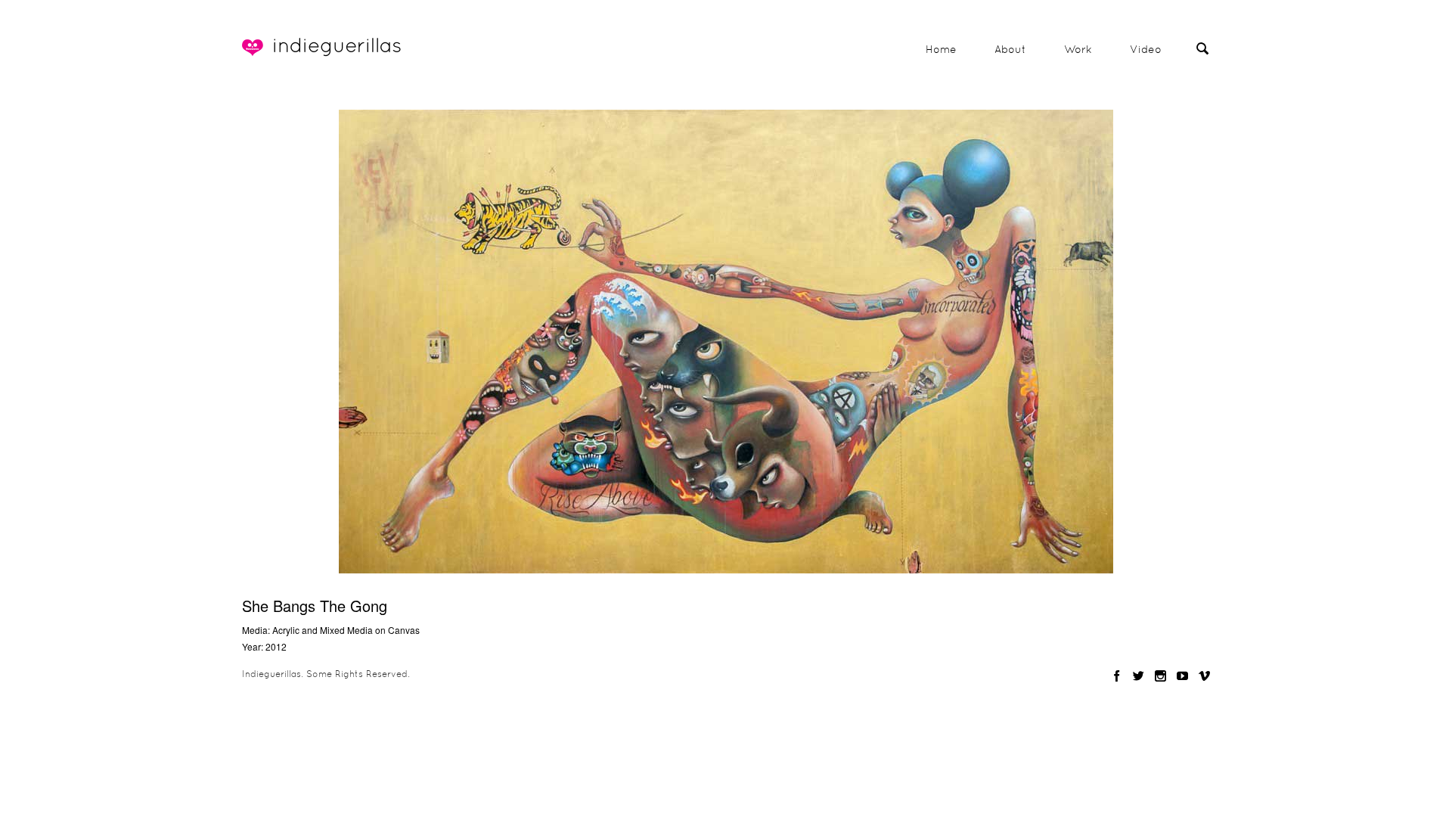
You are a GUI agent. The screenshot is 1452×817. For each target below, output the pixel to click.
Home (941, 49)
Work (1078, 49)
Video (1146, 49)
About (1010, 49)
